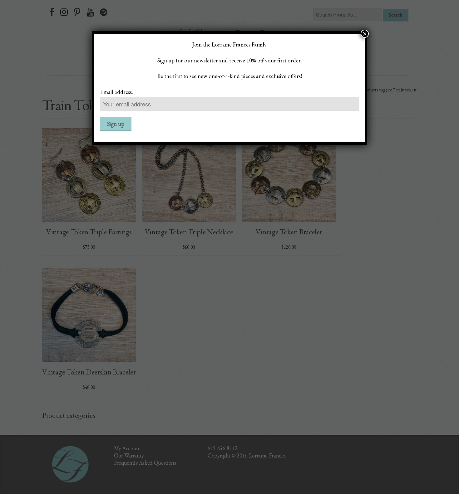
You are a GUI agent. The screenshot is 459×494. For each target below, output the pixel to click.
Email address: (116, 91)
